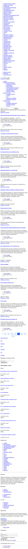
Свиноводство (7, 42)
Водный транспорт (8, 25)
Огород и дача (6, 93)
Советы (5, 54)
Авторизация (4, 538)
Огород (5, 32)
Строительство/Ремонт (9, 82)
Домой (5, 81)
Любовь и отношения (8, 50)
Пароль (2, 535)
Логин (2, 534)
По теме (5, 40)
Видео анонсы (6, 28)
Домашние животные (8, 52)
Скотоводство (6, 41)
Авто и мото (6, 27)
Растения (5, 458)
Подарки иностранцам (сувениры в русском (9, 399)
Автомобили (6, 462)
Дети (4, 456)
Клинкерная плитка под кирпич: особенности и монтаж (12, 189)
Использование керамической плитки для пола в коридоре (13, 115)
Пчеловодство (6, 47)
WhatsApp (5, 502)
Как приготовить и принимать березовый (8, 434)
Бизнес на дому (7, 62)
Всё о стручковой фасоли (5, 413)
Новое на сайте (7, 72)
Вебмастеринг (6, 14)
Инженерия (6, 6)
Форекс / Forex (7, 58)
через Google (6, 547)
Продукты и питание (8, 19)
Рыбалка (5, 69)
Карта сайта (6, 527)
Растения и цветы (7, 55)
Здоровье (5, 461)
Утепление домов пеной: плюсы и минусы (9, 133)
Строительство (7, 494)
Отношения (6, 465)
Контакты (5, 73)
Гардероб (5, 20)
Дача (4, 450)
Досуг (4, 64)
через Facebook (7, 545)
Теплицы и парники (8, 36)
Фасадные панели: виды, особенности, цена (10, 151)
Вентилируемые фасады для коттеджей (9, 170)
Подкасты (5, 507)
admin (8, 124)
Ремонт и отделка (7, 12)
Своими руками (7, 11)
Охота (4, 68)
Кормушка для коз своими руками (7, 385)
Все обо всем (6, 23)
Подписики (6, 506)
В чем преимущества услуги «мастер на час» (10, 246)
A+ (9, 77)
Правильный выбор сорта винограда (7, 378)
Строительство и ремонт (9, 3)
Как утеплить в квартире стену (7, 282)
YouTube (5, 504)
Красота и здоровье (8, 17)
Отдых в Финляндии (4, 392)
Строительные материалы (9, 7)
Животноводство (7, 37)
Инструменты (6, 8)
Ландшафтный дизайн (8, 10)
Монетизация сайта (8, 16)
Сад (4, 33)
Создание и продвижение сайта (11, 15)
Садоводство (6, 29)
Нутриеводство (7, 38)
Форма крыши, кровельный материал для (8, 420)
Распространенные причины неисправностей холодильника (13, 227)
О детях (5, 51)
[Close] (1, 1)
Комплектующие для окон (6, 208)
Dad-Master (3, 78)
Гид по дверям (4, 300)
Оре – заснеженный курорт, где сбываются (8, 406)
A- (3, 77)
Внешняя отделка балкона (5, 427)
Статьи (5, 489)
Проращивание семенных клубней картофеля (9, 371)
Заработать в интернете (9, 60)
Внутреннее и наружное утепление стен (9, 319)
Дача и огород (6, 497)
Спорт (5, 65)
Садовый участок (7, 30)
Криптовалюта (7, 59)
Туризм (5, 467)
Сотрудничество (7, 74)
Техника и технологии (9, 21)
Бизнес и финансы (7, 56)
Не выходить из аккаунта (8, 537)
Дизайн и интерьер (8, 5)
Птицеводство (6, 45)
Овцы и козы (6, 43)
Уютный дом (6, 49)
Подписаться (4, 362)
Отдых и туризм (7, 67)
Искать (16, 108)
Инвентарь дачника (8, 34)
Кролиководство (7, 46)
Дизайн (5, 443)
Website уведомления (8, 505)
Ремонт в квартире (4, 264)
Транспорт (6, 24)
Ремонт (5, 449)
